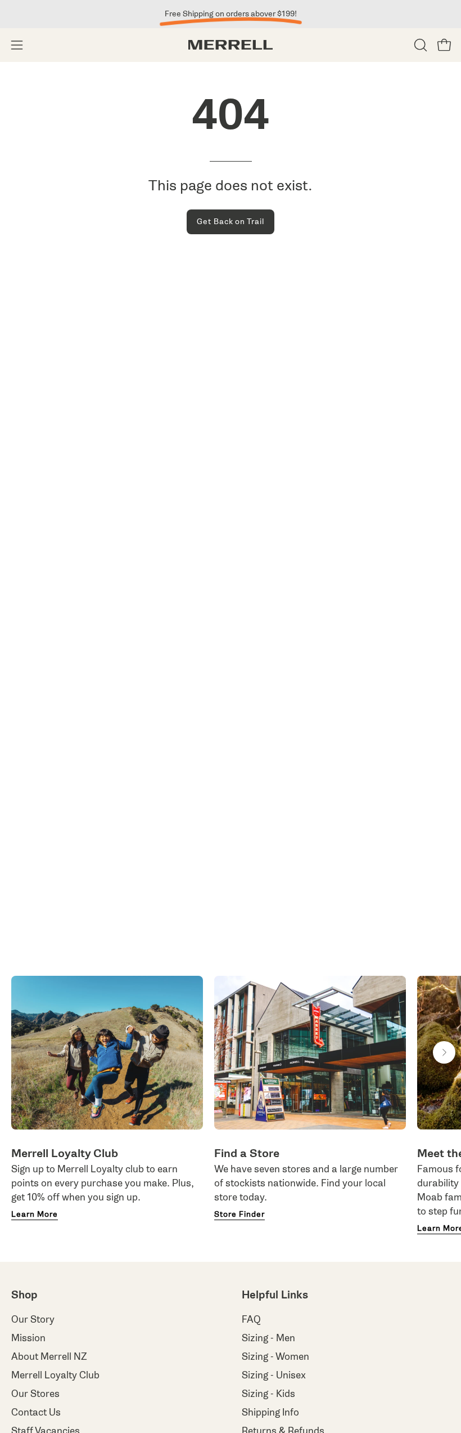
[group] (230, 14)
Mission (28, 1338)
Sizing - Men (268, 1338)
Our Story (33, 1319)
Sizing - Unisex (274, 1375)
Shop (24, 1295)
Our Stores (35, 1394)
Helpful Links (275, 1295)
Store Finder (239, 1214)
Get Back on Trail (230, 221)
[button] (419, 45)
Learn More (34, 1214)
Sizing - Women (275, 1357)
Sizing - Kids (268, 1394)
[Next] (444, 1052)
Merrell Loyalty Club (55, 1375)
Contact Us (36, 1412)
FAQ (251, 1319)
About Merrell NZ (49, 1357)
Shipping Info (270, 1412)
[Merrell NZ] (230, 45)
